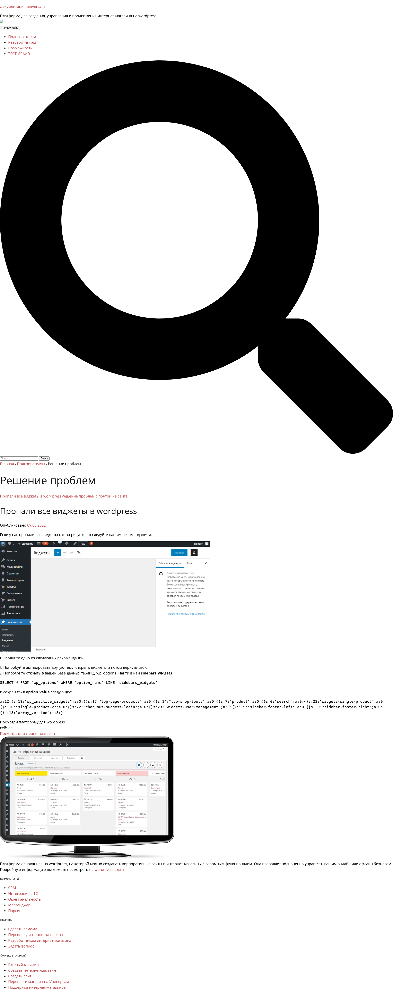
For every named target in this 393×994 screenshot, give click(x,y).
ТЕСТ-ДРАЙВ (19, 53)
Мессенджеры (20, 904)
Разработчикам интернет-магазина (39, 940)
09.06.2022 (36, 525)
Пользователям (22, 36)
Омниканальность (24, 899)
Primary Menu (10, 27)
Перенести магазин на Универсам (38, 981)
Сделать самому (22, 928)
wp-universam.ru (109, 869)
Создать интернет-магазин (32, 970)
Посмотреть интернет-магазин (27, 733)
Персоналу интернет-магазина (35, 934)
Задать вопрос (21, 946)
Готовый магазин (23, 964)
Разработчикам (22, 42)
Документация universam (22, 6)
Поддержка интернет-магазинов (37, 987)
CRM (12, 887)
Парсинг (15, 910)
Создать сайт (19, 976)
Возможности (20, 47)
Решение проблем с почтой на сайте (95, 496)
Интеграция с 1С (23, 893)
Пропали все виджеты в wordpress (31, 496)
